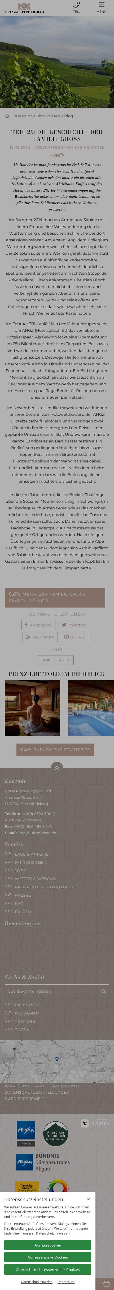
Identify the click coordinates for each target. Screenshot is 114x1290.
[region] (47, 1220)
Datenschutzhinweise (36, 1282)
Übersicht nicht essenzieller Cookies (48, 1269)
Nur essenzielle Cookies (48, 1257)
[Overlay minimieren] (88, 1199)
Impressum (66, 1282)
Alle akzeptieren (47, 1245)
